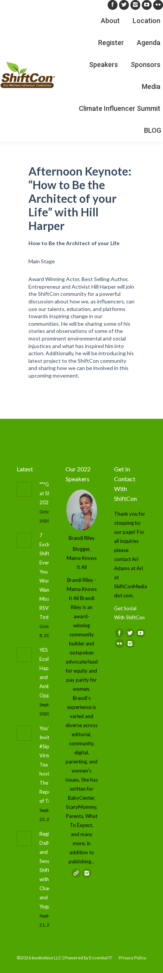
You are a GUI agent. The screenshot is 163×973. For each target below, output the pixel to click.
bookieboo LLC (46, 958)
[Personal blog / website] (76, 873)
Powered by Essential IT (88, 958)
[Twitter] (124, 5)
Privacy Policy (132, 958)
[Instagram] (135, 5)
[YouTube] (147, 5)
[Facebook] (113, 5)
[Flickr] (158, 5)
